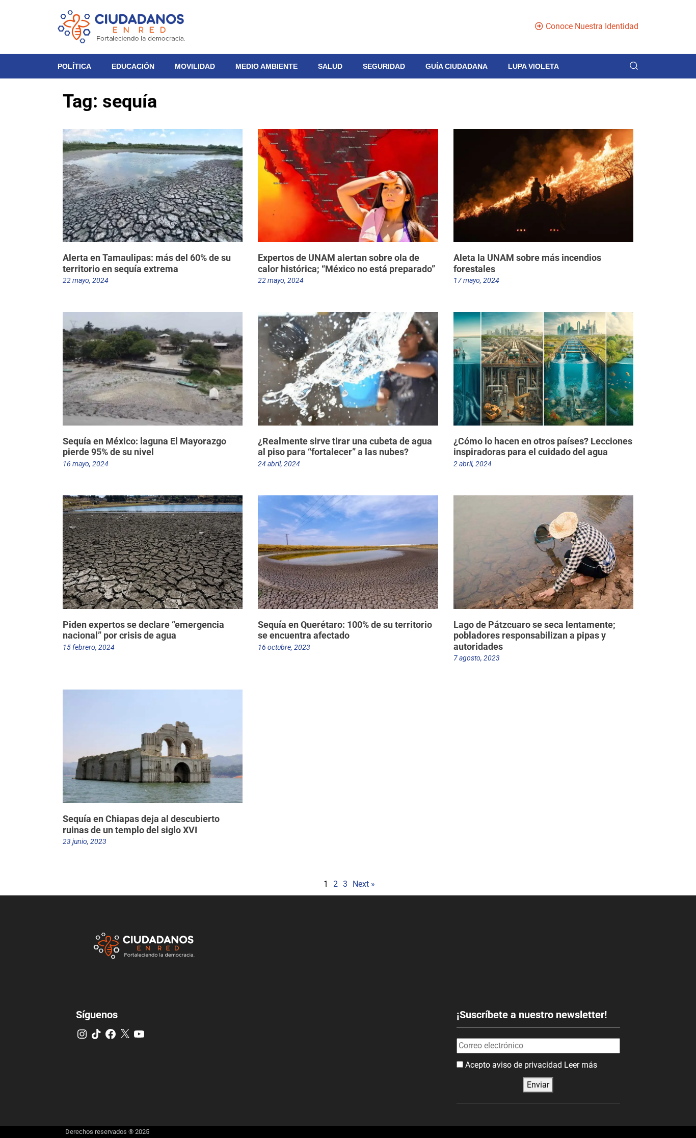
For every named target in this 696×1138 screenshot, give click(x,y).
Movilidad (195, 66)
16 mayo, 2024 (86, 464)
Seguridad (384, 66)
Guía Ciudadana (456, 66)
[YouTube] (139, 1034)
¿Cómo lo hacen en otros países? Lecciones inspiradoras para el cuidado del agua (542, 447)
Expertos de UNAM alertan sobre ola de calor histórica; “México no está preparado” (346, 263)
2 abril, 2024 (472, 464)
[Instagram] (82, 1034)
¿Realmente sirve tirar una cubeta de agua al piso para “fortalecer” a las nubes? (345, 447)
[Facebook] (110, 1034)
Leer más (580, 1065)
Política (74, 66)
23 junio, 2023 (84, 841)
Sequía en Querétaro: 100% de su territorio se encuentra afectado (345, 630)
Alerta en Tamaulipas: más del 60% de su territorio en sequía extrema (147, 263)
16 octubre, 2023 (284, 647)
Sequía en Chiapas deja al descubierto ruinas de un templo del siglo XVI (141, 824)
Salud (330, 66)
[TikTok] (96, 1034)
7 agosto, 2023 (476, 658)
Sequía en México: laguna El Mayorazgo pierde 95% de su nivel (144, 447)
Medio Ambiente (266, 66)
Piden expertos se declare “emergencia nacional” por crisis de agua (143, 630)
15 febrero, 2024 (89, 647)
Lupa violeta (533, 66)
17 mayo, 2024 (476, 280)
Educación (133, 66)
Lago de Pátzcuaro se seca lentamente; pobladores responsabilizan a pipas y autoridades (534, 635)
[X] (125, 1034)
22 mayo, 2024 (86, 280)
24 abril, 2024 (279, 464)
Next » (364, 884)
